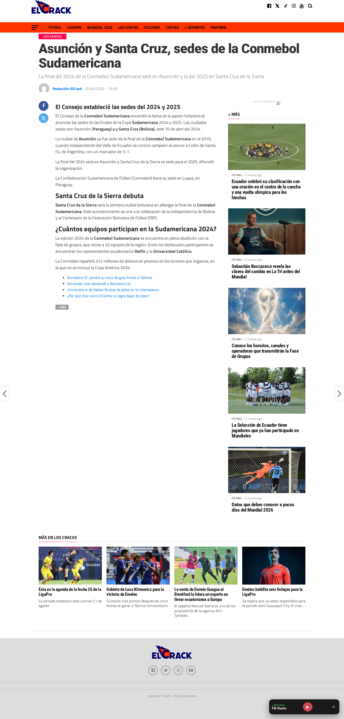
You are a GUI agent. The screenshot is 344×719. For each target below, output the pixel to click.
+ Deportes (195, 27)
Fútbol (54, 27)
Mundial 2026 (99, 27)
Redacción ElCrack (67, 88)
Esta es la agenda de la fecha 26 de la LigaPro (70, 592)
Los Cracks (128, 27)
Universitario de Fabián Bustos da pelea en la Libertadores (113, 290)
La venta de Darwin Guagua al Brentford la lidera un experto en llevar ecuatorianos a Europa (201, 594)
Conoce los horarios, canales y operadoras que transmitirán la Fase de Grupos (265, 351)
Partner (218, 27)
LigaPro (74, 27)
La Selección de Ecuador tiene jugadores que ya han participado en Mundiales (265, 431)
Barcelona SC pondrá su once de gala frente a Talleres (109, 277)
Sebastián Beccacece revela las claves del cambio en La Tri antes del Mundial (266, 272)
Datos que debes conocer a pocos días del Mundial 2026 (263, 507)
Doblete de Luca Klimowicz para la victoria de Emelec (135, 592)
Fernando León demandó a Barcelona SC (99, 283)
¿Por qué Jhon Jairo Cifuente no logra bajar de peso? (108, 296)
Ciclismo (152, 27)
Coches (172, 27)
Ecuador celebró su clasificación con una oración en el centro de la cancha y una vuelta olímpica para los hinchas (266, 189)
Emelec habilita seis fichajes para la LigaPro (272, 592)
